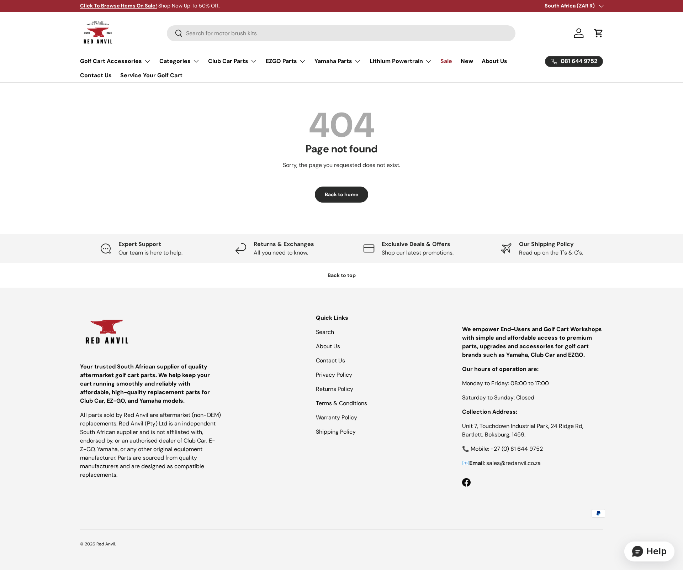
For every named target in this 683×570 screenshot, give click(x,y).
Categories (175, 61)
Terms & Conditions (341, 403)
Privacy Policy (334, 374)
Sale (446, 61)
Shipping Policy (336, 431)
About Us (494, 61)
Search (325, 332)
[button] (599, 33)
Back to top (342, 275)
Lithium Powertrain (396, 61)
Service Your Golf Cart (151, 75)
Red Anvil (105, 544)
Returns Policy (334, 389)
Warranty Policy (336, 417)
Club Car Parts (228, 61)
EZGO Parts (281, 61)
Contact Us (96, 75)
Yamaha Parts (333, 61)
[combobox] (341, 33)
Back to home (341, 194)
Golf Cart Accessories (111, 61)
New (467, 61)
